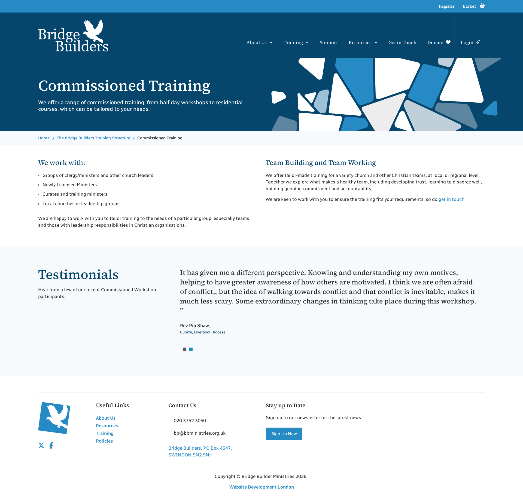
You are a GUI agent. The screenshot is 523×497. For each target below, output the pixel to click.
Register (447, 6)
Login (467, 42)
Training (293, 42)
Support (329, 42)
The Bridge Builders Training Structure (93, 138)
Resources (360, 42)
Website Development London (261, 487)
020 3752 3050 (190, 420)
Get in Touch (402, 42)
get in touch (451, 199)
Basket (469, 6)
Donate (435, 42)
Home (44, 138)
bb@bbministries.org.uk (200, 433)
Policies (104, 441)
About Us (257, 42)
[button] (184, 349)
